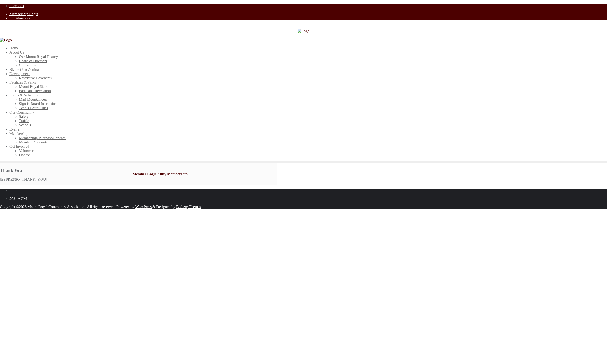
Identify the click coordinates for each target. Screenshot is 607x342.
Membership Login (23, 14)
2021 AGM (18, 199)
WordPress (143, 207)
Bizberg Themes (188, 207)
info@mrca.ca (20, 18)
